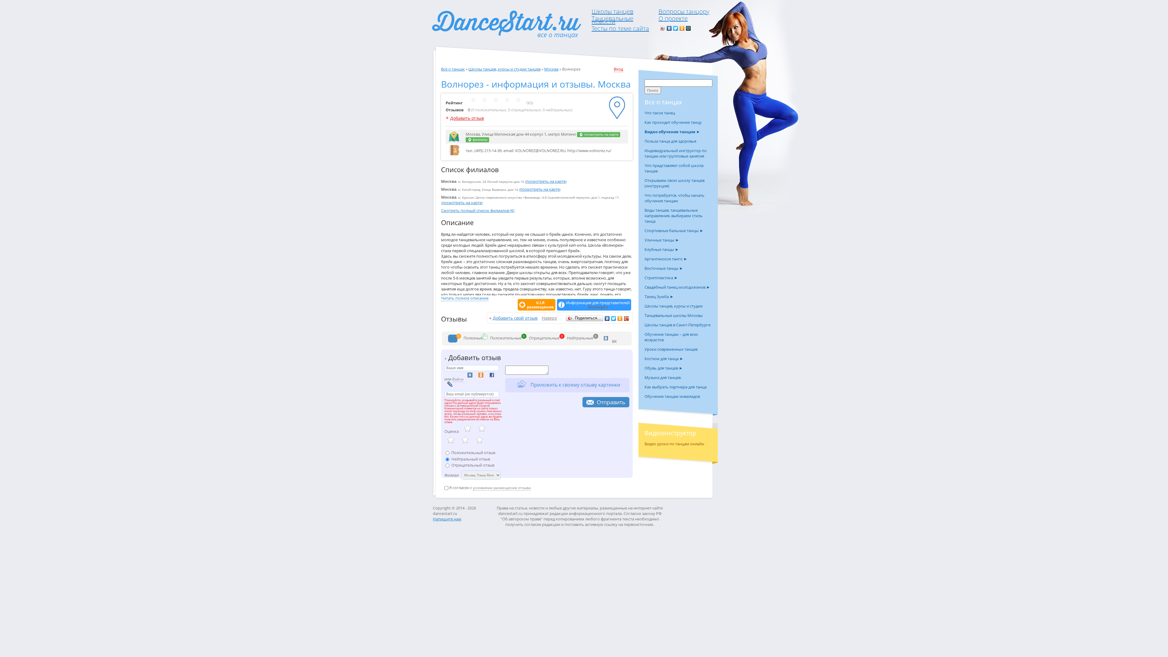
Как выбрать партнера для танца (676, 387)
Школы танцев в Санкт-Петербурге (678, 325)
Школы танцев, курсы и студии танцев (504, 69)
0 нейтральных (557, 110)
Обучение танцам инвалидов (672, 396)
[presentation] (452, 338)
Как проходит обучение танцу (673, 122)
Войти (458, 379)
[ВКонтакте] (669, 28)
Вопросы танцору (684, 11)
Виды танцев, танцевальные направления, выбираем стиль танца (674, 215)
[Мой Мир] (688, 28)
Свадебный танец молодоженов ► (677, 287)
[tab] (452, 338)
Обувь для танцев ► (664, 368)
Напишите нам (447, 519)
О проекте (673, 18)
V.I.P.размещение (540, 305)
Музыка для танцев (663, 377)
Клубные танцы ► (662, 249)
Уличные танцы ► (662, 240)
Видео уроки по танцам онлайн (674, 444)
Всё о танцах (453, 69)
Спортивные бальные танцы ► (674, 230)
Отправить (611, 402)
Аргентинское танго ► (666, 259)
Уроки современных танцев (671, 349)
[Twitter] (676, 28)
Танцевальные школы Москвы (674, 315)
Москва (551, 69)
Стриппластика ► (661, 277)
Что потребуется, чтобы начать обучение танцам (674, 198)
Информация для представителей (598, 305)
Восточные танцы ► (664, 268)
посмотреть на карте (600, 134)
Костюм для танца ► (664, 358)
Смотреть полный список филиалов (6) (477, 210)
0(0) (529, 103)
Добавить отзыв (467, 118)
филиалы (479, 139)
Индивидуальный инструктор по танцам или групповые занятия (676, 153)
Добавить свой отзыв (515, 318)
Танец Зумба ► (659, 296)
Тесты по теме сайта (620, 28)
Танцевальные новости (612, 20)
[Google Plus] (626, 318)
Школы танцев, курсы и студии (674, 306)
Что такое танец (660, 113)
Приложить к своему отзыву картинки (574, 384)
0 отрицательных (524, 110)
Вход (618, 69)
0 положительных (489, 110)
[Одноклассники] (682, 28)
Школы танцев (612, 11)
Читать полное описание (464, 298)
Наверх (549, 318)
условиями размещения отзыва (502, 487)
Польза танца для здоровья (670, 141)
